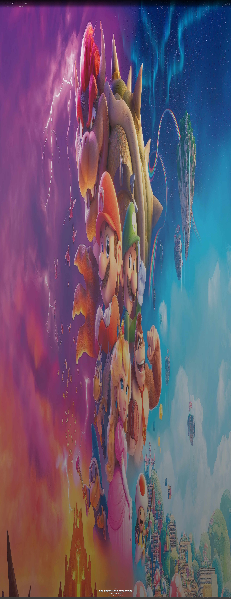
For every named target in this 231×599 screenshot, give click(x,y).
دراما (216, 597)
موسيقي (180, 597)
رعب (222, 597)
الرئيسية (25, 3)
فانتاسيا (196, 597)
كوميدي (109, 596)
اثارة (189, 597)
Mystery (160, 597)
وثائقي (184, 597)
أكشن (229, 597)
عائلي (192, 597)
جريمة (213, 597)
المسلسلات (19, 3)
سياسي (164, 597)
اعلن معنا (12, 3)
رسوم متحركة (116, 596)
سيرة (173, 597)
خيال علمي (204, 597)
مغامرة (121, 596)
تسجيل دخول (13, 7)
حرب (187, 597)
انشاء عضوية (6, 7)
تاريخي (177, 597)
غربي (167, 597)
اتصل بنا (6, 3)
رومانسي (199, 597)
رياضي (170, 597)
